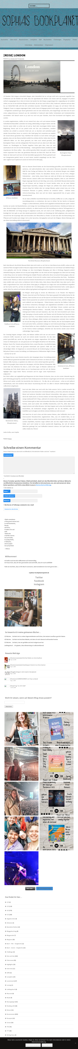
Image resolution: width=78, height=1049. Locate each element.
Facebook (39, 580)
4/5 (8, 910)
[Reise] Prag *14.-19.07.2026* (18, 686)
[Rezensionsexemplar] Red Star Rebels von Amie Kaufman (26, 658)
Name (6, 491)
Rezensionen (23, 40)
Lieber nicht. (47, 1045)
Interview (9, 968)
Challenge (10, 952)
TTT (8, 1031)
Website (6, 500)
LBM (8, 973)
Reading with (11, 1006)
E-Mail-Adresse (9, 496)
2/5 (8, 902)
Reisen (10, 438)
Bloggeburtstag (11, 931)
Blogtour (9, 939)
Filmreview (10, 960)
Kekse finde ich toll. (33, 1045)
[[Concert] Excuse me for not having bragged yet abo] (21, 868)
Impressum (49, 45)
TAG (8, 1027)
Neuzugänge (10, 1002)
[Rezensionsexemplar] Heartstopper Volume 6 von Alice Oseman (28, 665)
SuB (40, 40)
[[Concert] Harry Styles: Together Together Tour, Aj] (21, 764)
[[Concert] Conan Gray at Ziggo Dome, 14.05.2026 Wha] (21, 798)
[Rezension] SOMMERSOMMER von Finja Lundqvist (24, 679)
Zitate (75, 40)
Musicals (9, 993)
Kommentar (8, 455)
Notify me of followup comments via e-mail (19, 505)
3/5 (8, 906)
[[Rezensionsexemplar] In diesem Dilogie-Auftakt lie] (57, 798)
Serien (9, 1022)
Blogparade (10, 935)
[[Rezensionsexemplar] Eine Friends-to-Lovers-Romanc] (57, 729)
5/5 (8, 914)
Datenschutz (38, 45)
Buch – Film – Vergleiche (14, 944)
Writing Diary (10, 1035)
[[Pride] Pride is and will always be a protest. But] (21, 833)
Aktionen (9, 923)
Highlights (10, 964)
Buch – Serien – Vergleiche (15, 948)
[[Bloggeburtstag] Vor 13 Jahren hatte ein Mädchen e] (21, 729)
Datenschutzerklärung (43, 485)
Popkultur (66, 40)
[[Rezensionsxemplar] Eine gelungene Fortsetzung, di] (57, 764)
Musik (8, 998)
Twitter (39, 577)
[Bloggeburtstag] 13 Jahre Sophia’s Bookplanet (23, 672)
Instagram (39, 584)
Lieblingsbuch (11, 989)
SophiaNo (21, 59)
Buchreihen (47, 40)
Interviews (28, 45)
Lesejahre (33, 40)
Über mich (13, 40)
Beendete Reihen (12, 927)
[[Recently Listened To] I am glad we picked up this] (57, 833)
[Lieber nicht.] (75, 1043)
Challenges (57, 40)
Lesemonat (10, 981)
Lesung (9, 985)
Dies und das (11, 956)
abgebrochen (11, 919)
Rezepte (9, 1018)
